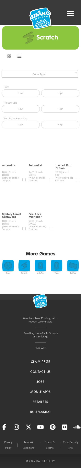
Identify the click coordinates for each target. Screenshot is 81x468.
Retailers (40, 402)
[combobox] (40, 74)
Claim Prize (40, 362)
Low (20, 93)
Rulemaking (40, 412)
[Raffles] (72, 266)
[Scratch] (24, 266)
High (60, 93)
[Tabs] (56, 266)
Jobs (40, 382)
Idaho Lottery (40, 301)
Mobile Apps (40, 392)
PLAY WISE (40, 348)
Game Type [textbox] (38, 74)
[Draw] (8, 266)
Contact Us (40, 372)
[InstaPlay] (40, 266)
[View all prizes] (10, 178)
